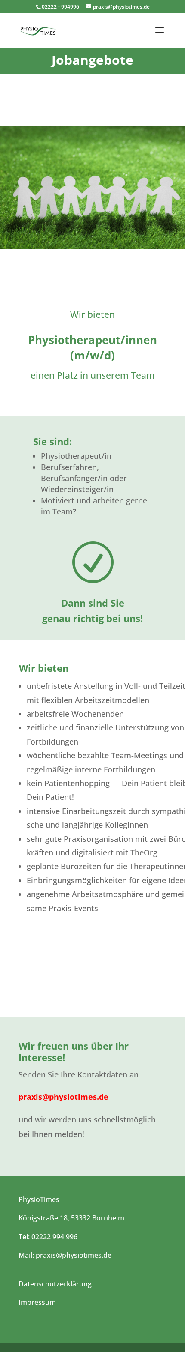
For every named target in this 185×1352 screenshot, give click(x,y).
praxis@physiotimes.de (63, 1097)
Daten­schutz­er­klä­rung (55, 1284)
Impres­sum (37, 1302)
